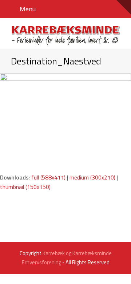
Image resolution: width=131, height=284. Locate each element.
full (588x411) (48, 177)
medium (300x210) (92, 177)
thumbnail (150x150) (25, 186)
